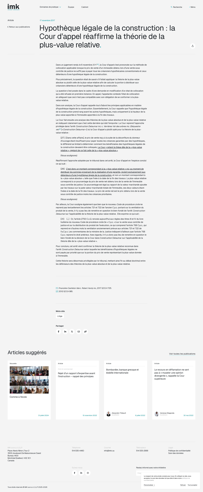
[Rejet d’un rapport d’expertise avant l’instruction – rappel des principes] (77, 390)
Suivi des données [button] (175, 453)
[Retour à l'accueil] (13, 7)
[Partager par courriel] (78, 331)
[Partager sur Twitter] (72, 331)
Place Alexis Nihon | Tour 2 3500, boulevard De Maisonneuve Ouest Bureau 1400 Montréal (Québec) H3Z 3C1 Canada (24, 456)
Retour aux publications (19, 27)
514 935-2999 (142, 451)
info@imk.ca (109, 451)
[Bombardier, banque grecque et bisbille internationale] (125, 390)
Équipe (71, 7)
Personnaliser (149, 485)
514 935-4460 (78, 451)
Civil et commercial (65, 369)
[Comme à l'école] (29, 390)
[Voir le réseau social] (74, 473)
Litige (59, 316)
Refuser (183, 485)
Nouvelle (13, 363)
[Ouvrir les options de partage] (192, 46)
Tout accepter (192, 485)
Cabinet (84, 7)
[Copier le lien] (85, 331)
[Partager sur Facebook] (58, 331)
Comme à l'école (18, 397)
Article (11, 20)
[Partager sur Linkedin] (65, 331)
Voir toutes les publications (182, 354)
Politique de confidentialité (179, 451)
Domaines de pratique (49, 7)
